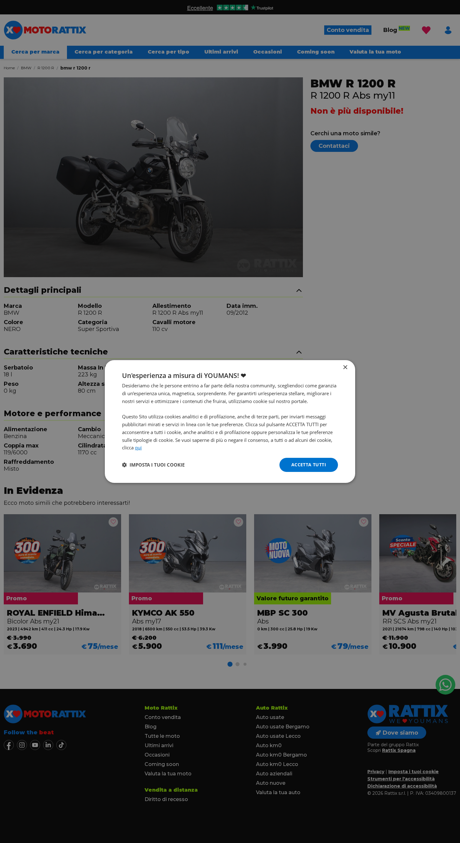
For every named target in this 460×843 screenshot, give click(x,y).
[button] (153, 465)
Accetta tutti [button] (308, 465)
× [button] (345, 367)
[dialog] (230, 421)
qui (138, 447)
